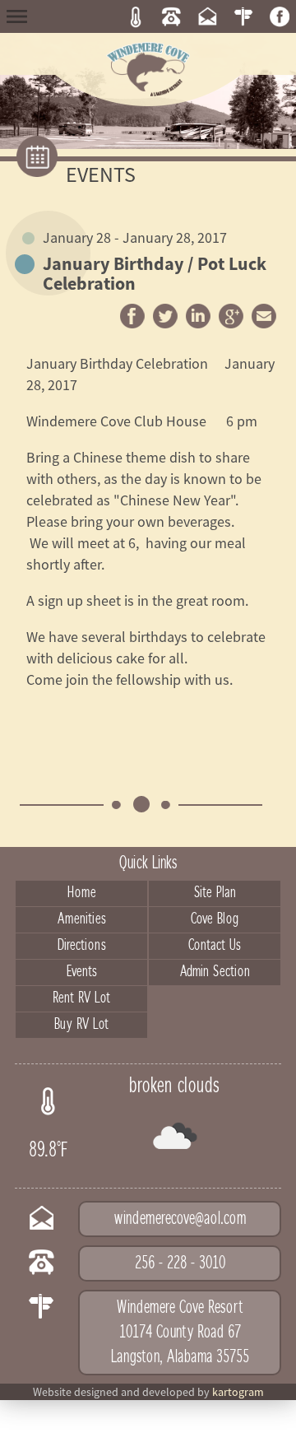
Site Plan (215, 893)
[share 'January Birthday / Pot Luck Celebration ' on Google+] (231, 316)
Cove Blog (214, 919)
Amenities (82, 919)
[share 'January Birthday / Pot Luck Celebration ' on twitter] (165, 316)
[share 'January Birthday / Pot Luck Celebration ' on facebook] (132, 316)
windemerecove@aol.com (180, 1219)
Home (81, 893)
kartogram (238, 1391)
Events (82, 972)
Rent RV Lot (81, 998)
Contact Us (214, 945)
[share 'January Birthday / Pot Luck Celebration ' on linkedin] (198, 316)
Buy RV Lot (81, 1024)
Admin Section (215, 972)
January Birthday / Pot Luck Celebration (154, 263)
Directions (82, 945)
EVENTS (101, 174)
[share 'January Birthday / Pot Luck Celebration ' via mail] (264, 316)
